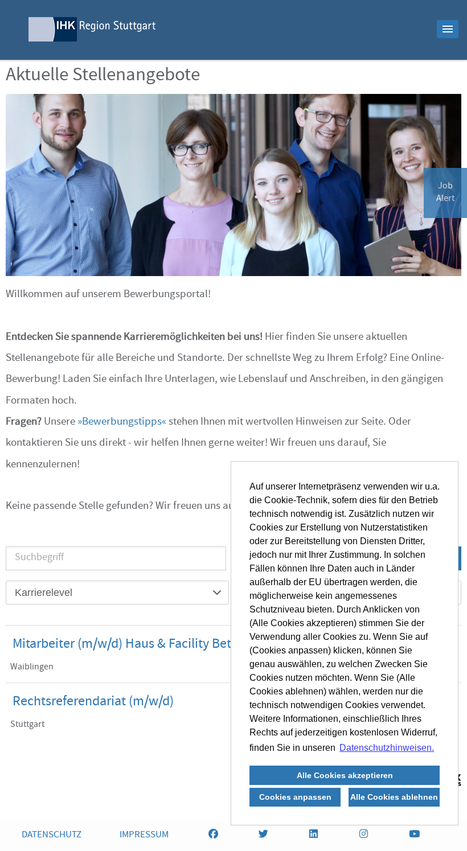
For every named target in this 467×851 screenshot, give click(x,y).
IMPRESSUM (144, 835)
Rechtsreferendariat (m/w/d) (93, 702)
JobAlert (445, 193)
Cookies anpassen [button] (295, 796)
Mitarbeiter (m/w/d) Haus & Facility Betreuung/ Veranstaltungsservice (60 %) (227, 645)
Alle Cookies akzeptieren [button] (345, 775)
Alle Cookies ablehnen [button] (394, 796)
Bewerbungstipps (122, 422)
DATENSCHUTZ (51, 835)
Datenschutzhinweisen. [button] (386, 748)
